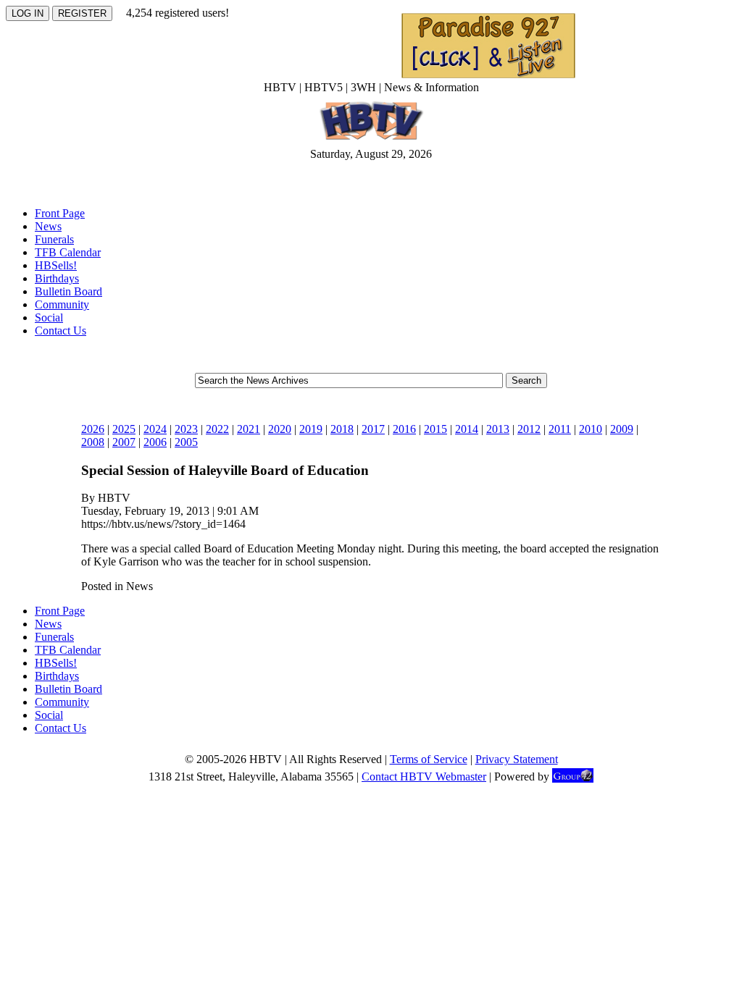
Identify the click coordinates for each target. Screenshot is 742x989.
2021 (248, 429)
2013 (497, 429)
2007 (124, 442)
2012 (529, 429)
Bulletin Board (68, 291)
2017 (373, 429)
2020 (279, 429)
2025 (124, 429)
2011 (560, 429)
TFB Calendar (68, 252)
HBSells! (56, 265)
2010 (590, 429)
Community (62, 304)
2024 (155, 429)
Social (49, 317)
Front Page (60, 213)
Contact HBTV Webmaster (424, 776)
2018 (342, 429)
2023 (186, 429)
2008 (92, 442)
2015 (435, 429)
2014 (466, 429)
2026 (92, 429)
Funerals (54, 239)
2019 (310, 429)
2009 (621, 429)
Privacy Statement (516, 759)
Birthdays (57, 278)
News (48, 226)
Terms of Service (428, 759)
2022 (217, 429)
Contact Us (60, 330)
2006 (155, 442)
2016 (404, 429)
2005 (186, 442)
